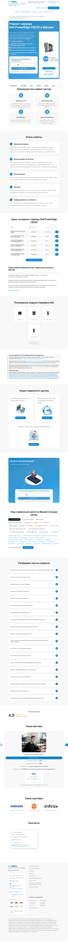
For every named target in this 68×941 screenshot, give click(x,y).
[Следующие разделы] (59, 86)
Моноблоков (43, 900)
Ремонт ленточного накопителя (43, 376)
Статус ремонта (42, 7)
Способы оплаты (33, 887)
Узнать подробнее (20, 417)
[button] (66, 745)
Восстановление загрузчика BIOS (27, 375)
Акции (53, 85)
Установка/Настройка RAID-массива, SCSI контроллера (33, 378)
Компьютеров (32, 900)
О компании (17, 11)
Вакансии (41, 11)
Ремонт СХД (17, 378)
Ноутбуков (42, 905)
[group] (16, 807)
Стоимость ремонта (34, 866)
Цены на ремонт (49, 68)
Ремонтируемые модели (35, 878)
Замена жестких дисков (40, 375)
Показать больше (34, 343)
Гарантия (39, 85)
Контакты (46, 11)
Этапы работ (23, 85)
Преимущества (13, 85)
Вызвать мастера (35, 757)
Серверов (42, 902)
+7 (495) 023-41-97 (54, 1)
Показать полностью (13, 290)
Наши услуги (32, 880)
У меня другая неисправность (34, 260)
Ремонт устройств (26, 12)
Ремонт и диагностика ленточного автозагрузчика (24, 376)
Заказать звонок (54, 7)
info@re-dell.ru (18, 839)
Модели (46, 85)
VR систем (31, 905)
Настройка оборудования (52, 378)
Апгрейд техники (33, 907)
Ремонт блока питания (14, 375)
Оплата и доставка (34, 868)
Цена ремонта (35, 11)
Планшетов (32, 902)
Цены (31, 85)
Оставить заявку (28, 547)
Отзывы (51, 11)
